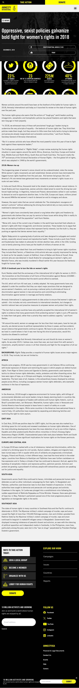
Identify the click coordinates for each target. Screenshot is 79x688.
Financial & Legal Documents (53, 651)
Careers (45, 669)
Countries (47, 572)
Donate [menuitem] (69, 3)
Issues (46, 564)
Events (45, 660)
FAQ (44, 664)
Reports (46, 581)
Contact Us (47, 655)
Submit (4, 629)
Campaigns (48, 556)
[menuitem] (3, 2)
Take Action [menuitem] (25, 2)
